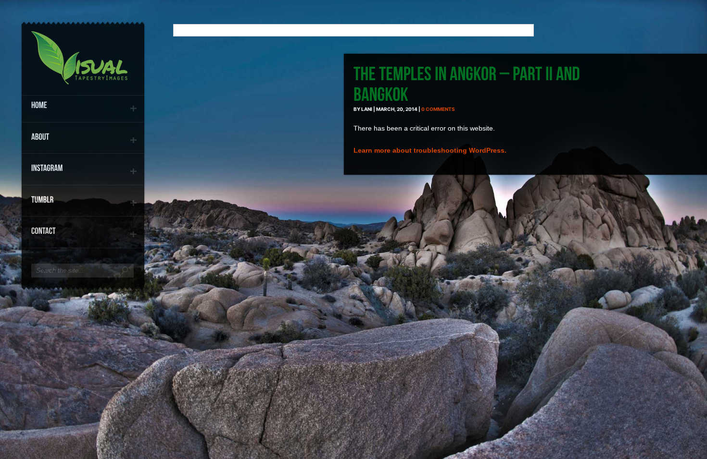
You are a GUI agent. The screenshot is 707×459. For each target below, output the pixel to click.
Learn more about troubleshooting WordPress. (430, 150)
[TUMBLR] (82, 199)
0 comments (438, 109)
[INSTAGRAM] (82, 167)
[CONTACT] (82, 230)
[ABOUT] (82, 136)
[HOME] (82, 104)
